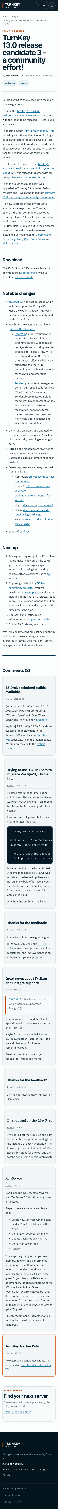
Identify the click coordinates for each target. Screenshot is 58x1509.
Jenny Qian (23, 239)
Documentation (20, 1469)
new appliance (32, 592)
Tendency (20, 383)
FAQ (34, 1469)
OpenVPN (20, 334)
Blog (14, 16)
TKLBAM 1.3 (16, 302)
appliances (10, 83)
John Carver (38, 239)
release (23, 83)
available (41, 719)
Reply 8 (8, 1353)
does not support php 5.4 (38, 505)
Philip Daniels (10, 243)
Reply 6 (10, 1127)
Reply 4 (8, 989)
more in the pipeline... (22, 329)
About (5, 1469)
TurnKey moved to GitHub (39, 131)
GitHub (6, 1475)
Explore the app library (17, 1411)
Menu (41, 5)
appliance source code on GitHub (26, 177)
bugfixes (24, 531)
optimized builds (39, 619)
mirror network (24, 277)
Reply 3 (10, 929)
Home (5, 16)
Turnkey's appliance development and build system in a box (28, 168)
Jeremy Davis (44, 234)
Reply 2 (10, 785)
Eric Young (8, 239)
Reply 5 (10, 1087)
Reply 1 (8, 699)
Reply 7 (8, 1185)
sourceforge (28, 272)
